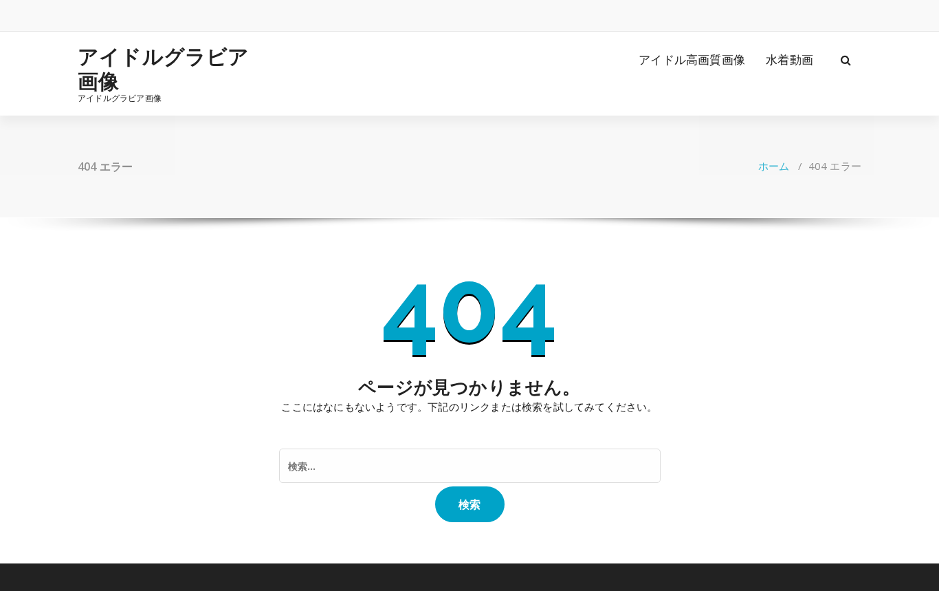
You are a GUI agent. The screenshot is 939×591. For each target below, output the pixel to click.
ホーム (774, 166)
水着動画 (789, 59)
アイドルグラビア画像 (164, 69)
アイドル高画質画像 (692, 59)
